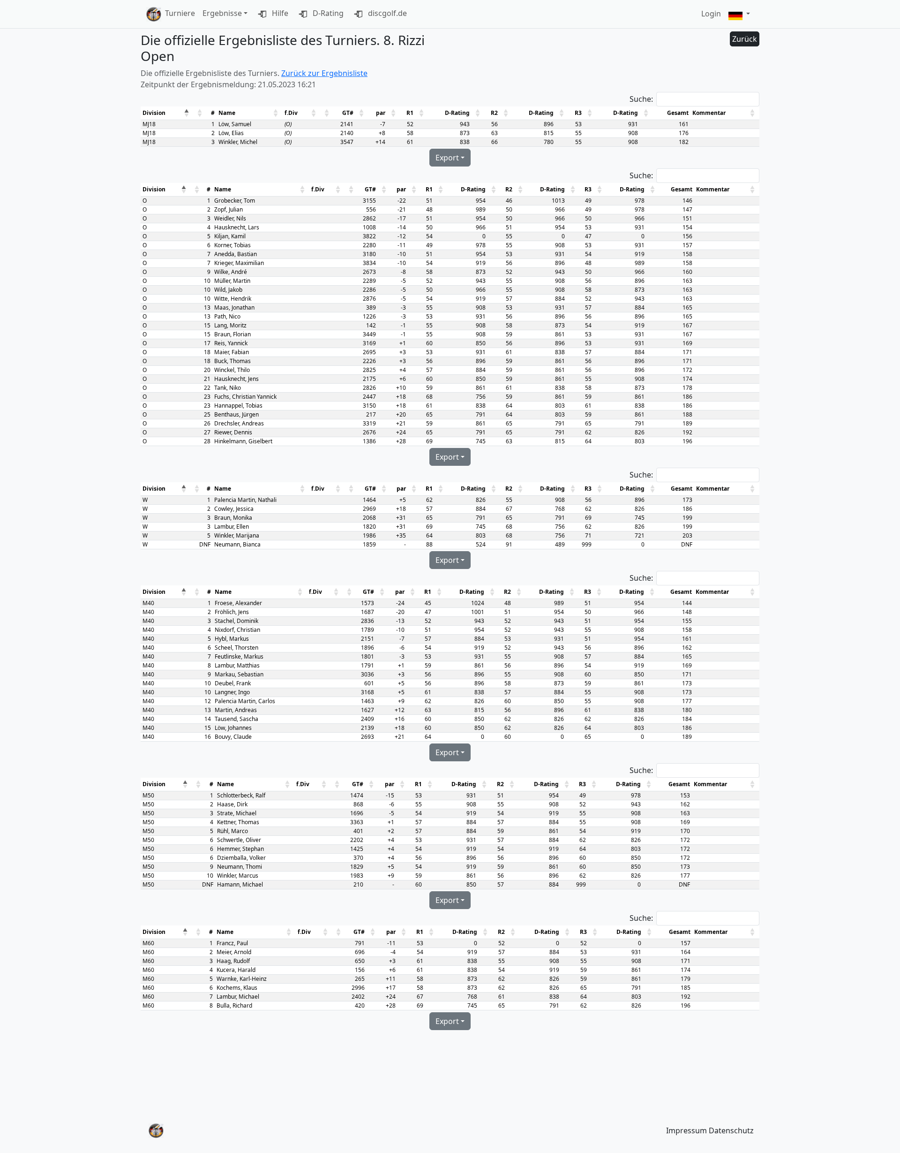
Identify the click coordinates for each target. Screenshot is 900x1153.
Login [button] (711, 13)
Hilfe (279, 13)
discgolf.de (386, 13)
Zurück (744, 39)
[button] (739, 14)
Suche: (641, 99)
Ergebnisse (222, 13)
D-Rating (327, 13)
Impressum (686, 1130)
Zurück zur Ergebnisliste (324, 73)
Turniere (180, 13)
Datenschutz (731, 1130)
